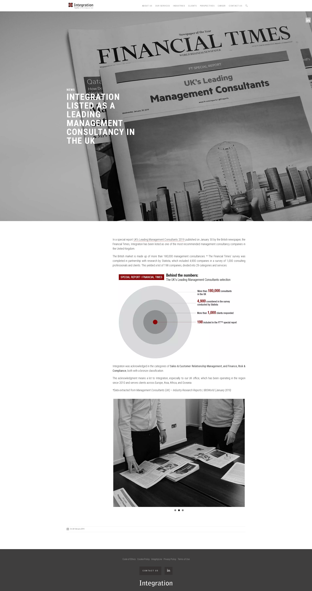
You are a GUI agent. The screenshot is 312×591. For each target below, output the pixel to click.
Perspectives (207, 6)
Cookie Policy (143, 559)
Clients (192, 6)
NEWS (71, 90)
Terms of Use (184, 559)
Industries (179, 6)
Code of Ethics (129, 559)
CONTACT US (150, 570)
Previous (108, 453)
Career (222, 6)
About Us (147, 6)
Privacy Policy (170, 559)
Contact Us (235, 6)
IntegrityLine (156, 559)
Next (249, 453)
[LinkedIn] (308, 20)
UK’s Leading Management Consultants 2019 (159, 239)
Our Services (162, 6)
